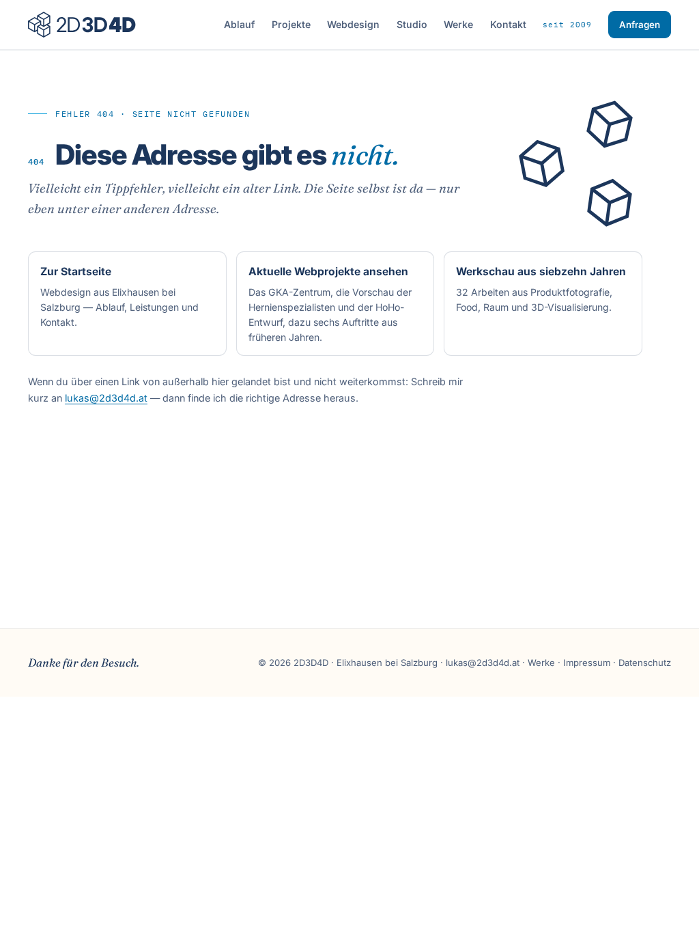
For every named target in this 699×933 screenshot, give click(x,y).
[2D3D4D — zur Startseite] (81, 25)
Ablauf (239, 24)
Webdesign (353, 24)
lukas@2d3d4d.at (106, 398)
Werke (458, 24)
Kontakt (508, 24)
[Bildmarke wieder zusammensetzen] (587, 163)
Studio (412, 24)
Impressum (586, 662)
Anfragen (639, 24)
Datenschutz (644, 662)
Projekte (291, 24)
